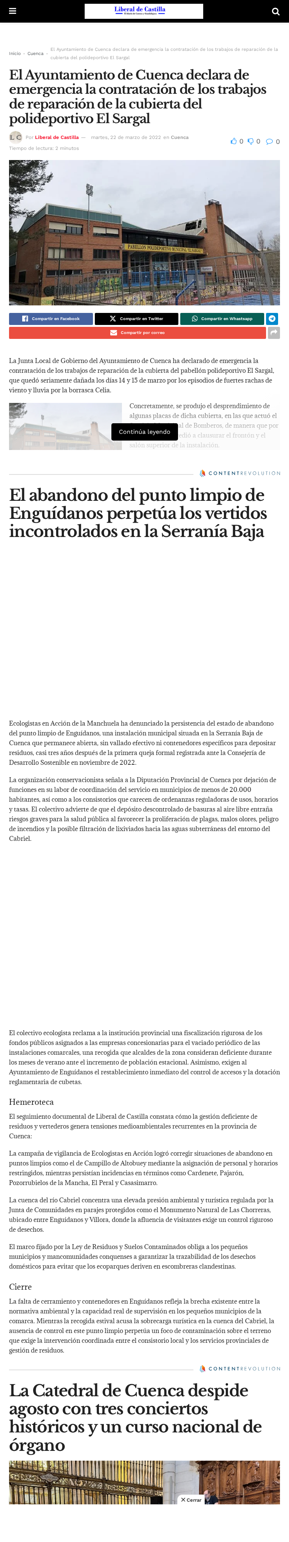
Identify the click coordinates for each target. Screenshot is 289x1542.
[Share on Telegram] (272, 319)
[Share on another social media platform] (274, 333)
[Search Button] (276, 11)
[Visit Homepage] (144, 11)
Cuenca (35, 53)
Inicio (15, 53)
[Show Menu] (12, 11)
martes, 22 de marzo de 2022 (126, 137)
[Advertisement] (144, 1523)
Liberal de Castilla (57, 137)
